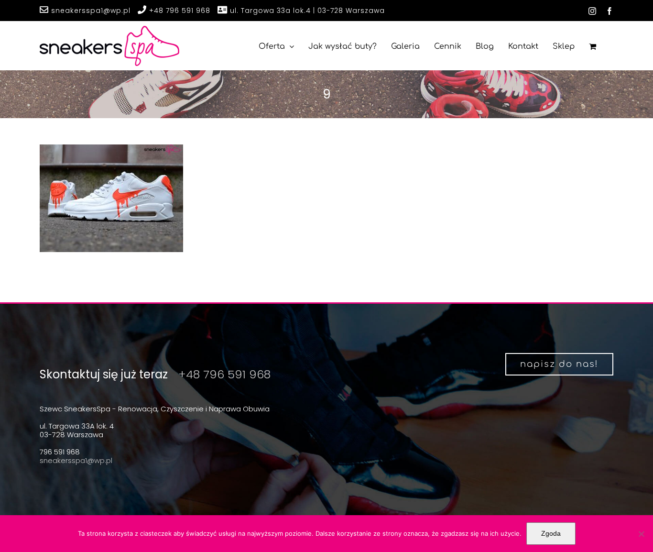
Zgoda (551, 533)
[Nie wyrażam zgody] (641, 534)
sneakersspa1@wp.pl (90, 10)
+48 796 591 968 (178, 10)
